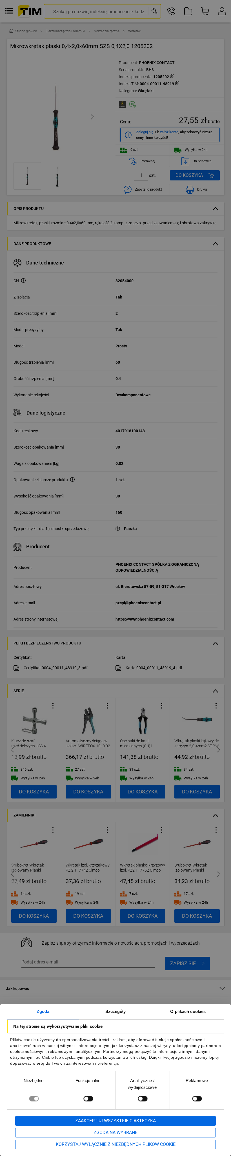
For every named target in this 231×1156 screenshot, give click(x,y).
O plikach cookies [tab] (188, 1011)
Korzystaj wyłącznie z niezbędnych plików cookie (116, 1144)
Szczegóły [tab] (115, 1011)
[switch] (88, 1098)
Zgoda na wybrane (115, 1132)
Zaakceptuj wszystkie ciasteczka (115, 1120)
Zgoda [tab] (43, 1011)
